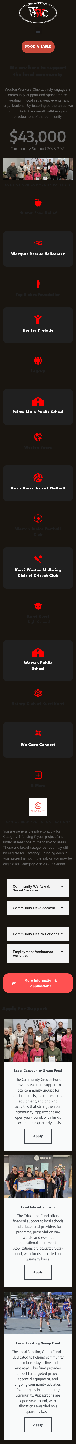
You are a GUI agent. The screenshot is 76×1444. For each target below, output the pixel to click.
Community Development (34, 908)
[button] (38, 30)
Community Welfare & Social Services (31, 888)
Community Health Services (36, 934)
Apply (38, 1136)
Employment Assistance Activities (33, 954)
